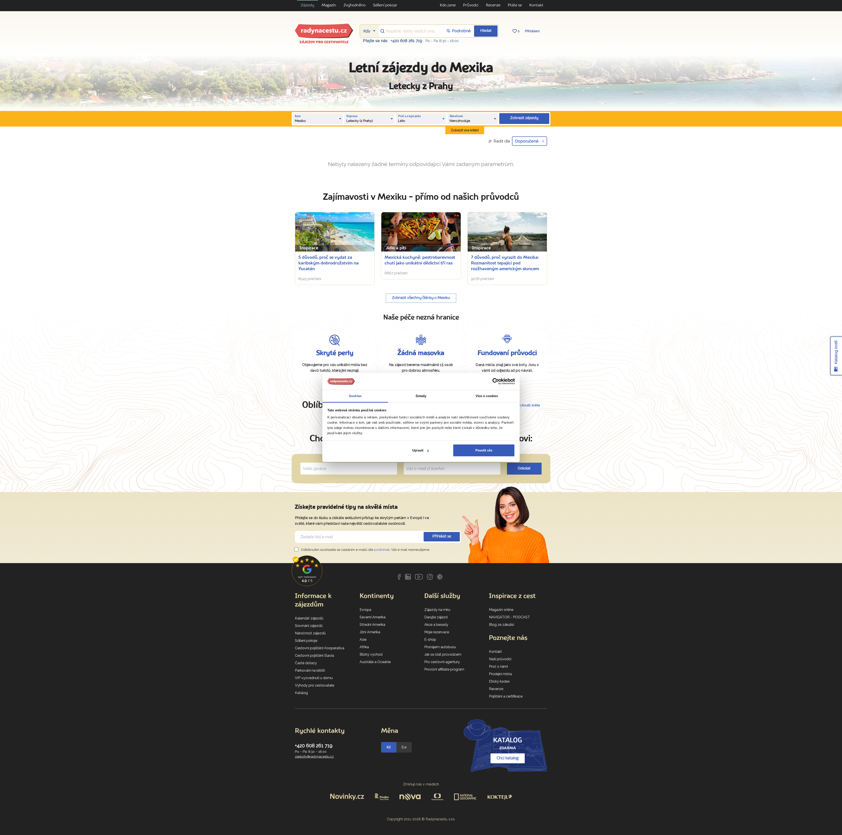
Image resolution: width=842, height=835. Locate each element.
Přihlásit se (441, 536)
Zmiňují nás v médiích (421, 784)
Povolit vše (483, 450)
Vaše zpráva (312, 464)
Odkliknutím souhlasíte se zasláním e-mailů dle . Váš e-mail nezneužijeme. (365, 550)
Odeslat (524, 468)
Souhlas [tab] (355, 396)
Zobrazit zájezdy (524, 118)
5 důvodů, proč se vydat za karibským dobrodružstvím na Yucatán (328, 263)
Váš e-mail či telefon (421, 464)
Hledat (486, 31)
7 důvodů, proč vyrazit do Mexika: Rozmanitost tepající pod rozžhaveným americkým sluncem (505, 263)
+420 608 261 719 (406, 40)
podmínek (382, 550)
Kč (389, 747)
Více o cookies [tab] (487, 396)
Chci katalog (508, 758)
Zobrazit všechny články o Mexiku (421, 298)
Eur (404, 747)
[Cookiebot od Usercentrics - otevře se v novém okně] (495, 381)
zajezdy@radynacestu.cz (314, 756)
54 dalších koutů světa (522, 405)
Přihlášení (532, 31)
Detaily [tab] (421, 396)
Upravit (417, 450)
